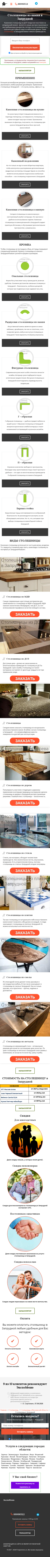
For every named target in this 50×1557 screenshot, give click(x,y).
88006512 (23, 3)
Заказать (25, 136)
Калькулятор (25, 70)
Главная (3, 1410)
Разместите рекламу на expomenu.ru (25, 1485)
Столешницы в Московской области (34, 1410)
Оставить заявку (25, 1524)
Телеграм (42, 62)
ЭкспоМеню (8, 1500)
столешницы (9, 31)
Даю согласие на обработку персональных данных (26, 53)
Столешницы (13, 1410)
